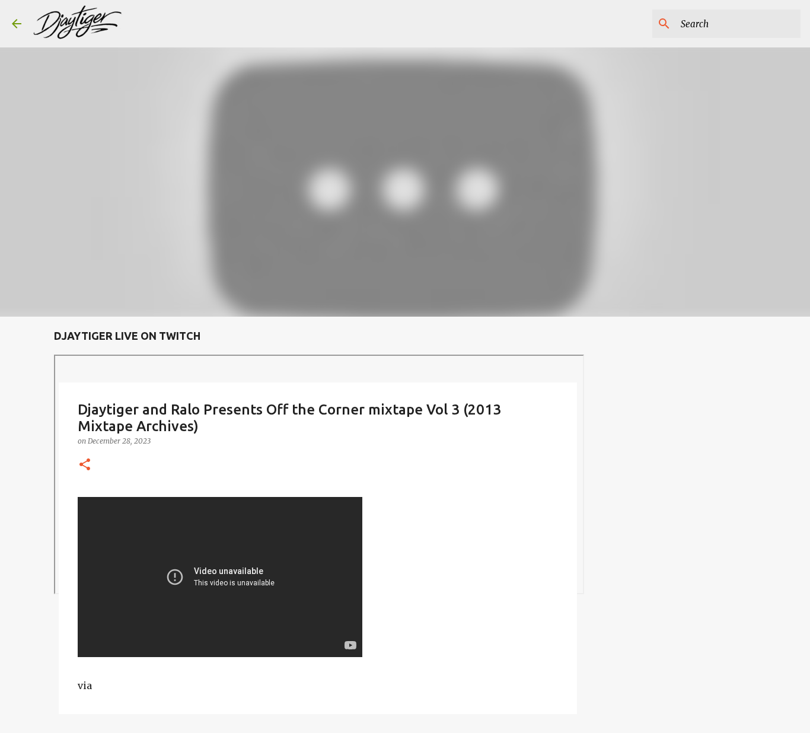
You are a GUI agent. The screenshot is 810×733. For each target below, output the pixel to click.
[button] (85, 465)
